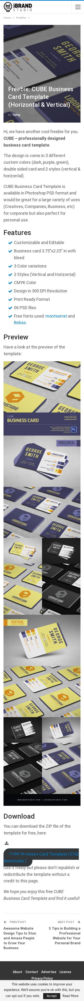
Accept (52, 996)
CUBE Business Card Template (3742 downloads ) (41, 857)
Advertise (48, 972)
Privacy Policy (42, 978)
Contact (31, 972)
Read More (70, 996)
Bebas (20, 322)
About (17, 972)
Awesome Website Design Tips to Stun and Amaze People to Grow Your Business (20, 938)
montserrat (56, 316)
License (65, 972)
